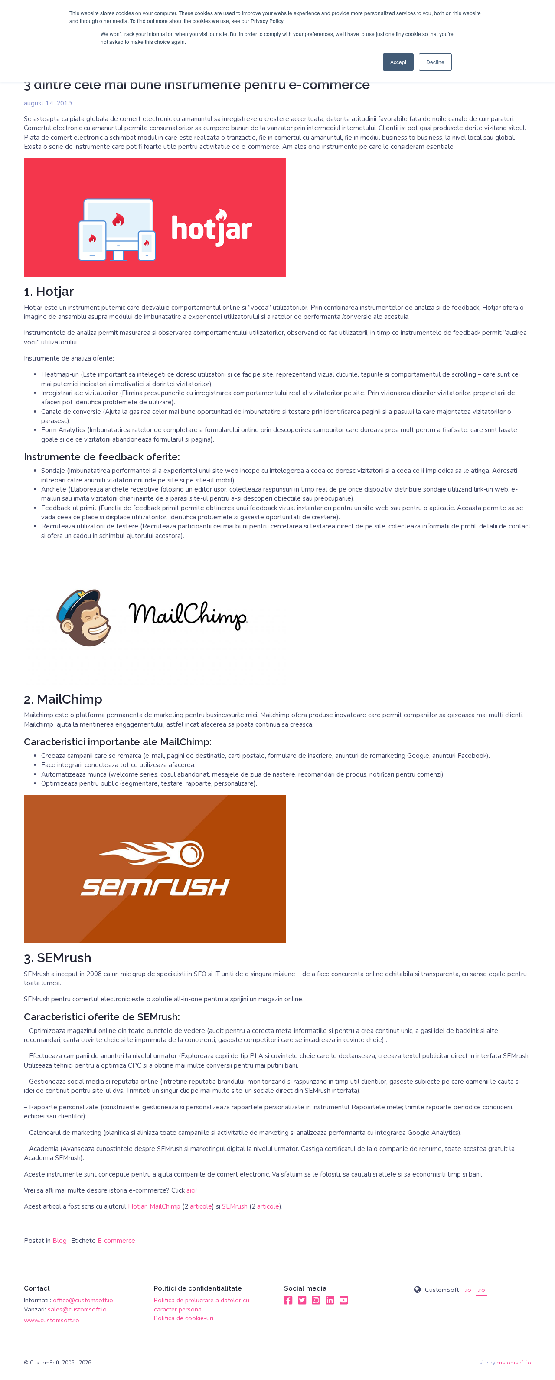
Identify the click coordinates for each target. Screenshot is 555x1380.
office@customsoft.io (83, 1300)
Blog (59, 1240)
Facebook (288, 1300)
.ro (481, 1289)
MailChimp (165, 1206)
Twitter (302, 1300)
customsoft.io (513, 1362)
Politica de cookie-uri (183, 1318)
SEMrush (235, 1206)
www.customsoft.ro (51, 1320)
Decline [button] (435, 62)
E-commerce (116, 1240)
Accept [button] (398, 62)
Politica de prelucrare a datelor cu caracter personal (201, 1304)
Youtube (344, 1300)
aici (191, 1190)
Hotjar (137, 1206)
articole (201, 1206)
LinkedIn (330, 1300)
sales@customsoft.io (77, 1309)
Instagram (316, 1300)
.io (468, 1289)
